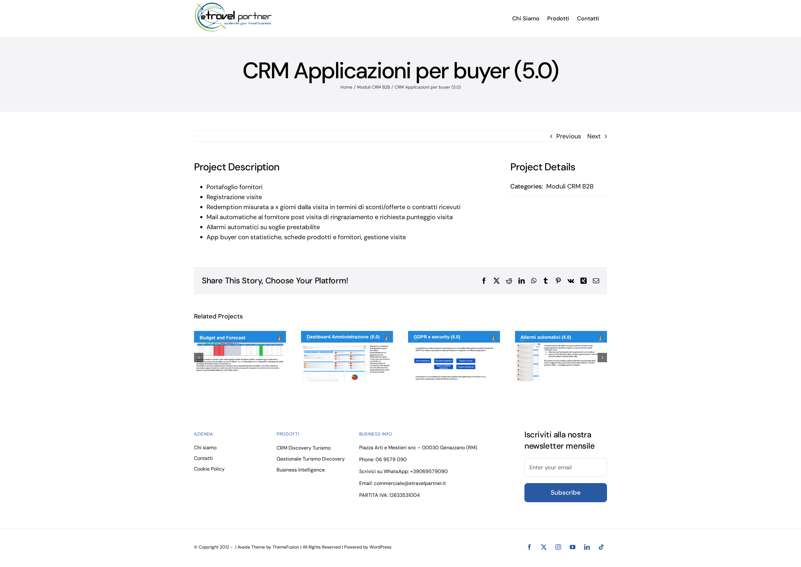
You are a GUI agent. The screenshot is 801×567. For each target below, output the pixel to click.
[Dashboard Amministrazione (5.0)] (347, 357)
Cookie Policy (209, 469)
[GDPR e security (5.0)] (454, 357)
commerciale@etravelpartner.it (410, 483)
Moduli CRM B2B (570, 186)
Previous (568, 136)
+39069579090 (429, 471)
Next (594, 136)
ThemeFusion (286, 547)
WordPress (380, 547)
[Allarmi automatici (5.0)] (561, 357)
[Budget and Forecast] (240, 357)
